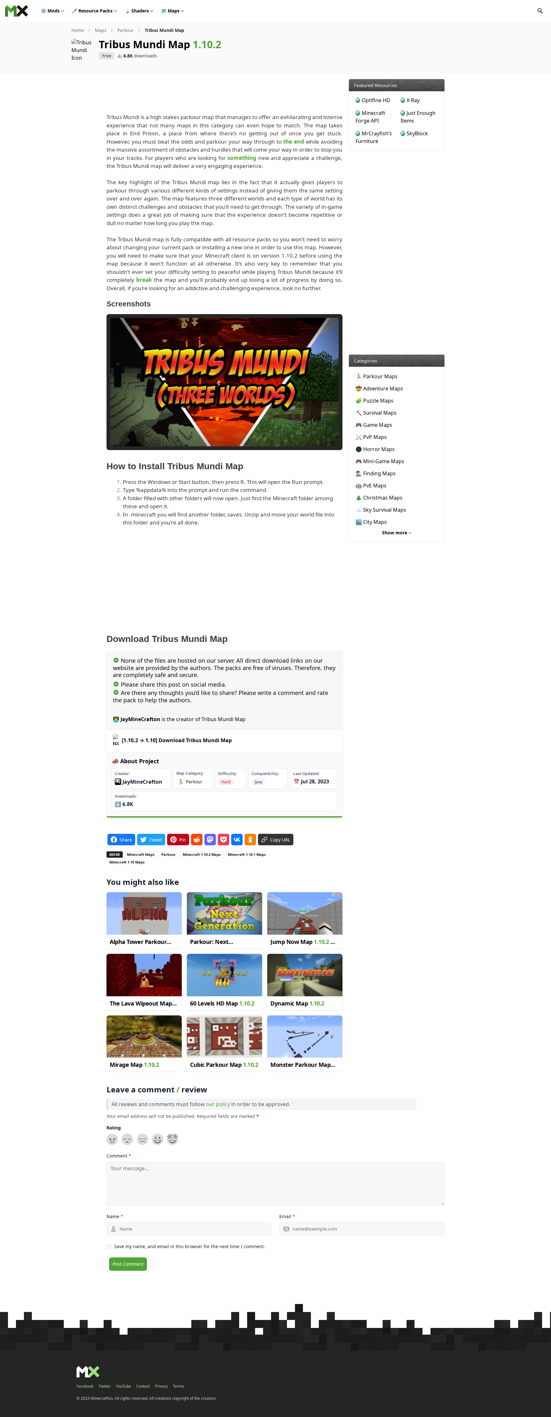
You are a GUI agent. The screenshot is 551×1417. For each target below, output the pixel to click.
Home (77, 30)
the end (293, 141)
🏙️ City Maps (371, 521)
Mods (50, 11)
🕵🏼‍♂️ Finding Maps (376, 473)
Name (115, 1216)
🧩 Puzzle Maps (374, 400)
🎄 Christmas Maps (379, 497)
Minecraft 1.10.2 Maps (202, 854)
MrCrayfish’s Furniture (374, 137)
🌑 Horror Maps (375, 449)
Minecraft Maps (140, 854)
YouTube (123, 1386)
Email (287, 1216)
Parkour (125, 30)
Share (126, 840)
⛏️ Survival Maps (376, 412)
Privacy (161, 1386)
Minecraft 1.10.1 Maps (247, 854)
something (241, 158)
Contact (143, 1386)
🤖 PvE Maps (371, 485)
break (144, 279)
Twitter (105, 1386)
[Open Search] (540, 11)
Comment (119, 1156)
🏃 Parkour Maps (377, 376)
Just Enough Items (418, 116)
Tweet (155, 840)
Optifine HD (376, 100)
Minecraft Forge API (370, 116)
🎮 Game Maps (374, 424)
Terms (178, 1386)
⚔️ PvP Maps (371, 437)
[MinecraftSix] (16, 11)
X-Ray (413, 100)
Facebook (85, 1386)
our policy (218, 1104)
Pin (182, 840)
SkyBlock (417, 133)
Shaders (137, 11)
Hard (225, 782)
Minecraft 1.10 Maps (126, 862)
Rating (114, 1128)
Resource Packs (92, 11)
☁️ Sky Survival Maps (381, 509)
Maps (170, 11)
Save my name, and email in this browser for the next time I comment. (189, 1246)
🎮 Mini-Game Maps (380, 461)
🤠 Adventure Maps (379, 388)
